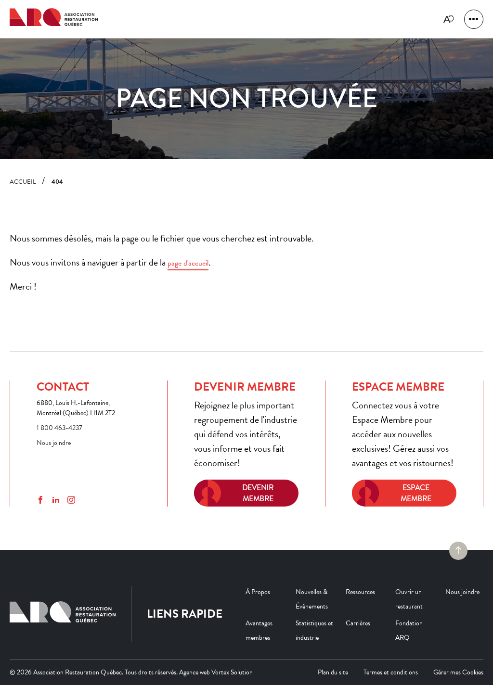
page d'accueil (188, 263)
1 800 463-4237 (59, 428)
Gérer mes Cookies (458, 672)
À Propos (258, 592)
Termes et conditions (390, 672)
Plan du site (333, 672)
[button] (473, 19)
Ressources (360, 592)
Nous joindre (54, 443)
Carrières (358, 623)
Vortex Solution (232, 672)
